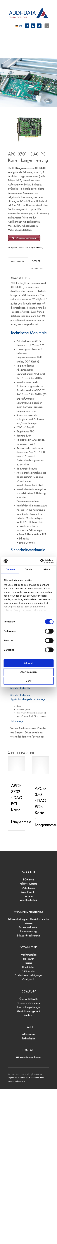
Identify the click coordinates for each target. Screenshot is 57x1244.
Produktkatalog (28, 954)
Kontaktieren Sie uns (30, 1057)
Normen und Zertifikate (28, 1003)
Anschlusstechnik (28, 900)
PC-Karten (28, 879)
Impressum (12, 1077)
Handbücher (28, 967)
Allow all (28, 663)
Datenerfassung (28, 931)
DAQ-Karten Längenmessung (30, 247)
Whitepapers (28, 1034)
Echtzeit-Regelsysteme (28, 935)
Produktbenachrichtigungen (28, 975)
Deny (28, 681)
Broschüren (28, 958)
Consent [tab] (10, 569)
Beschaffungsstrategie (28, 1007)
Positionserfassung (28, 927)
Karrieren (28, 1015)
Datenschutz (25, 1077)
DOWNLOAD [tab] (37, 268)
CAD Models (28, 971)
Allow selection (28, 672)
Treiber (28, 962)
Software (28, 896)
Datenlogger (28, 887)
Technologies (28, 1038)
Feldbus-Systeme (28, 883)
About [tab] (46, 569)
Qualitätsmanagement (28, 1011)
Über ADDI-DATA (28, 999)
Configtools (28, 979)
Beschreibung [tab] (18, 261)
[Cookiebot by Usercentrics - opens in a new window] (41, 561)
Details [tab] (28, 569)
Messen (29, 923)
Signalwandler (28, 891)
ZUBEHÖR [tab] (35, 261)
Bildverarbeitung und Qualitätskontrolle (28, 919)
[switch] (49, 631)
